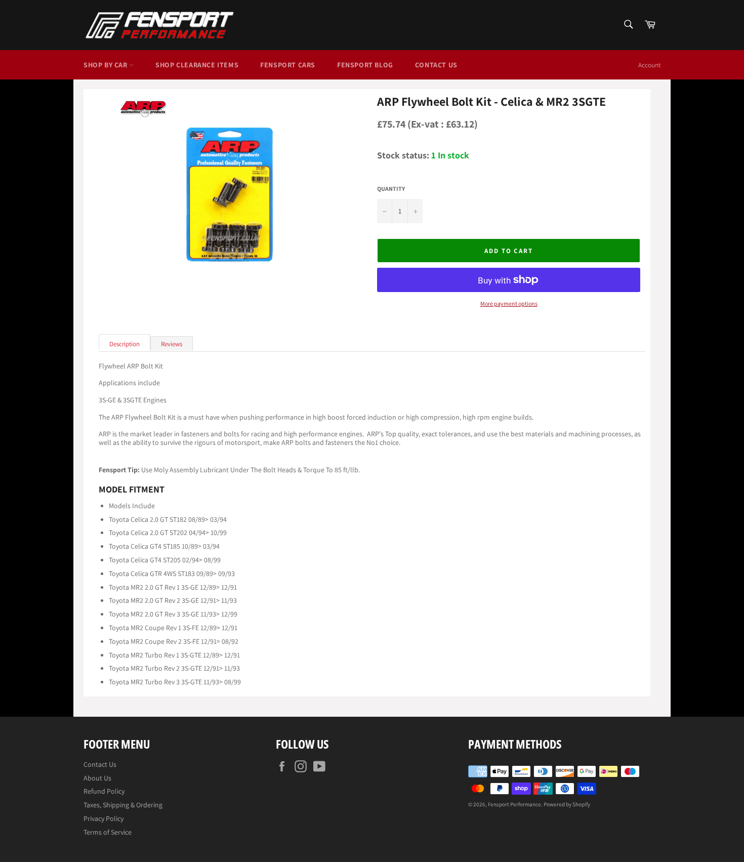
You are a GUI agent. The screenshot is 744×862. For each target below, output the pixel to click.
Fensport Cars (287, 64)
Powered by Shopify (567, 804)
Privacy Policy (103, 818)
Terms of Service (108, 832)
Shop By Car (106, 64)
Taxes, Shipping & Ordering (123, 804)
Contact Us (436, 64)
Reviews (171, 344)
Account (649, 65)
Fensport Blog (365, 64)
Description (124, 344)
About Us (97, 778)
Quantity (391, 188)
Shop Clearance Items (196, 64)
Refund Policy (104, 791)
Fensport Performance (514, 804)
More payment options (509, 303)
